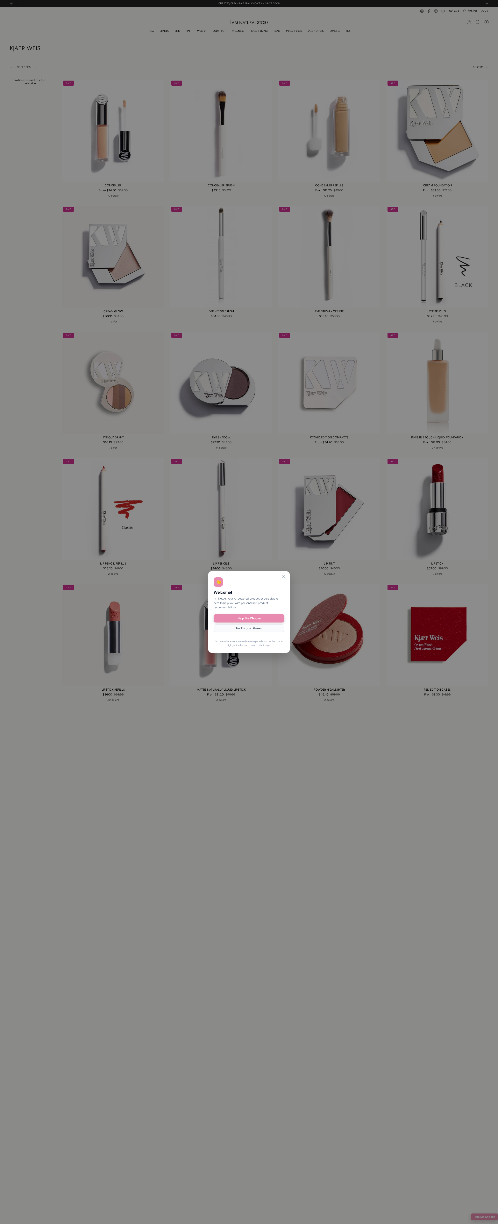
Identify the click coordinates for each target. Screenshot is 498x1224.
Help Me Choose (249, 618)
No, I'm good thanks (249, 628)
